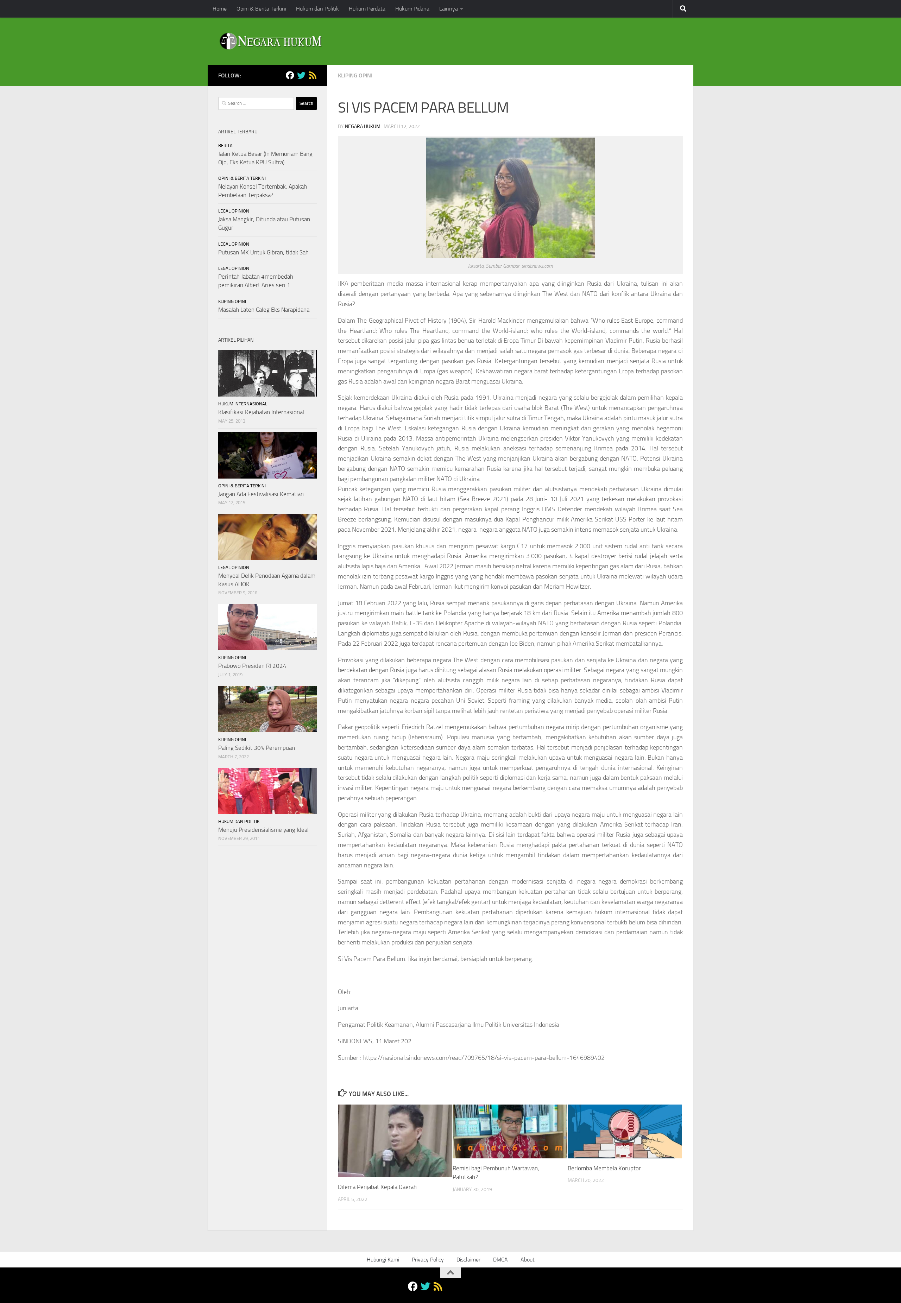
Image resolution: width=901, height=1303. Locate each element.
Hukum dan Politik (317, 8)
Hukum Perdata (367, 8)
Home (220, 8)
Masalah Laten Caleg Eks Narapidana (263, 309)
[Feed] (312, 75)
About (528, 1259)
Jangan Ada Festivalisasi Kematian (261, 494)
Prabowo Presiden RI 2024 (252, 665)
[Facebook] (290, 75)
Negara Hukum (362, 126)
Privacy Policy (428, 1259)
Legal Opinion (233, 211)
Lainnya (448, 8)
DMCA (500, 1259)
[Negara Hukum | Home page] (270, 41)
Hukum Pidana (412, 8)
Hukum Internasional (242, 403)
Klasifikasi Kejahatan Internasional (261, 412)
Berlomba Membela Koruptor (604, 1168)
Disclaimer (468, 1259)
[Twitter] (301, 75)
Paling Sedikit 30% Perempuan (256, 747)
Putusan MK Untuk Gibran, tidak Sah (263, 252)
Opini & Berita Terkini (261, 8)
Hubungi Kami (383, 1259)
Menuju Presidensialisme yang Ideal (263, 829)
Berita (225, 145)
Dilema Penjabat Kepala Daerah (377, 1186)
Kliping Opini (355, 75)
